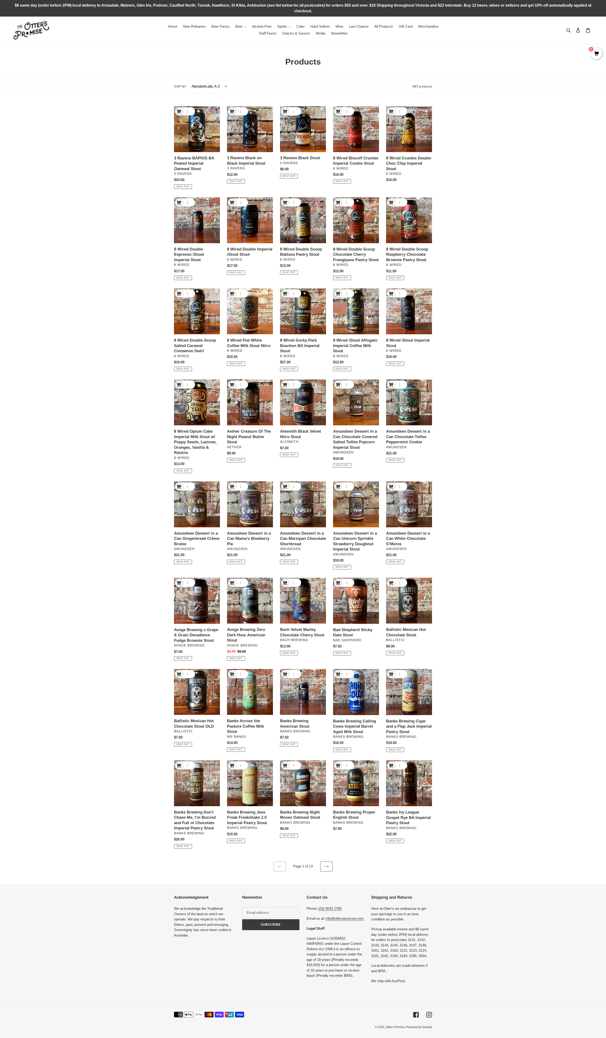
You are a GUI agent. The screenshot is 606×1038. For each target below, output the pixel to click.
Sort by (180, 86)
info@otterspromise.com (345, 918)
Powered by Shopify (419, 1027)
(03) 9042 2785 (330, 908)
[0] (596, 54)
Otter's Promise (395, 1027)
